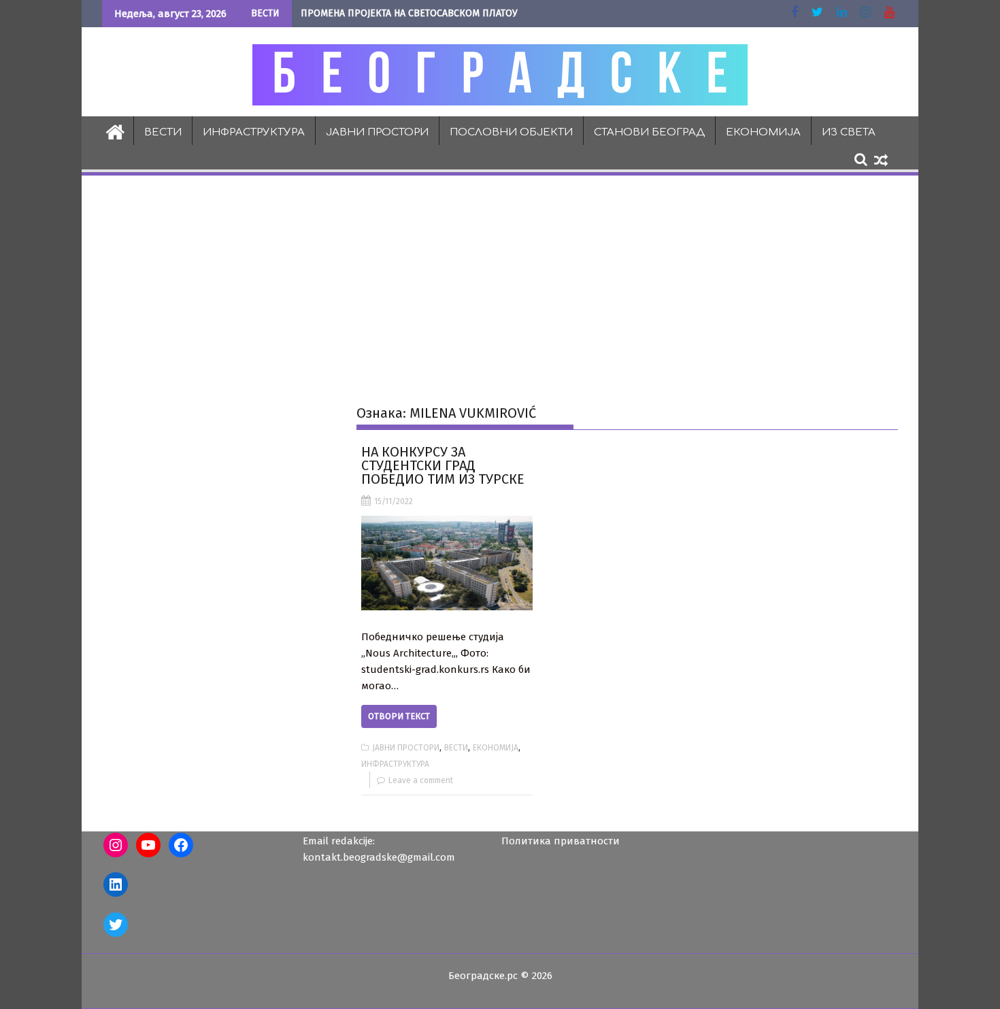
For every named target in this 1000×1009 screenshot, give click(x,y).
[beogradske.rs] (115, 130)
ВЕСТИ (163, 132)
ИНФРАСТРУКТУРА (254, 132)
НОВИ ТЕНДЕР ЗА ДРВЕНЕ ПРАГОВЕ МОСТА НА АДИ (412, 13)
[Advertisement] (500, 279)
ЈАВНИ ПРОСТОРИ (377, 132)
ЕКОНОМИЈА (763, 132)
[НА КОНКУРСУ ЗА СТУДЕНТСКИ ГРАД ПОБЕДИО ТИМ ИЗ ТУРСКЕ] (446, 563)
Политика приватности (560, 841)
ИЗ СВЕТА (849, 132)
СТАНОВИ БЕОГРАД (649, 132)
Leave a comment (420, 780)
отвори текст (399, 716)
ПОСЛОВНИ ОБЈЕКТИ (511, 132)
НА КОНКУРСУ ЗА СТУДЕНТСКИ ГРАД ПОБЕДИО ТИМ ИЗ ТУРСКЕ (442, 465)
